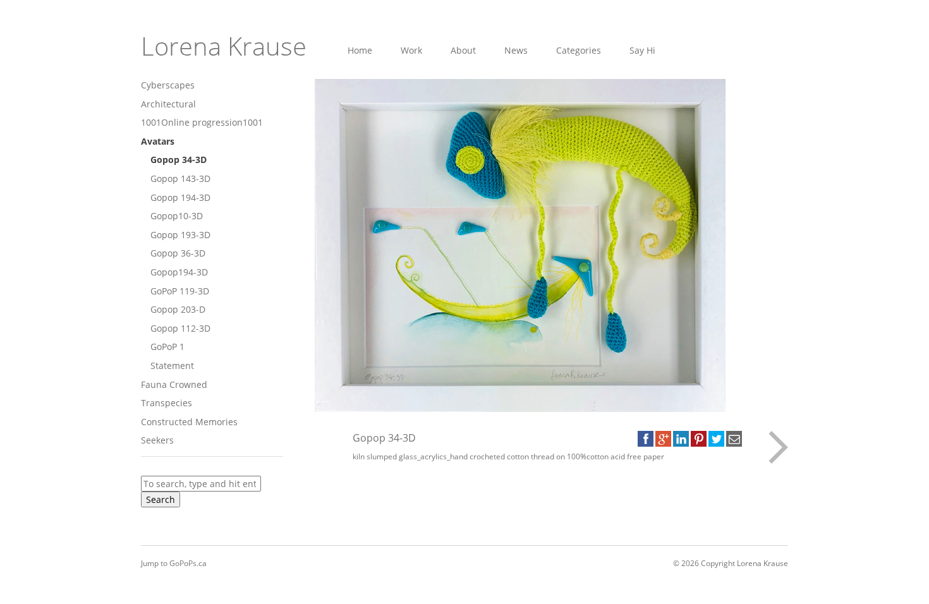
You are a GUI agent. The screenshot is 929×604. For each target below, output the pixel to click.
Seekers (157, 440)
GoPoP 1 (167, 347)
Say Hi (642, 50)
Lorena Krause (224, 45)
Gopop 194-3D (180, 197)
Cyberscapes (168, 85)
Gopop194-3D (179, 272)
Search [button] (160, 499)
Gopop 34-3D (178, 160)
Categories (578, 50)
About (463, 50)
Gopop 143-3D (180, 178)
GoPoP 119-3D (179, 291)
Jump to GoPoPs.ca (174, 563)
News (516, 50)
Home (360, 50)
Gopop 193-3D (180, 235)
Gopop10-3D (176, 216)
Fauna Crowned (174, 384)
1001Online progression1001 (202, 122)
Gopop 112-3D (180, 328)
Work (411, 50)
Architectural (168, 104)
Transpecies (166, 403)
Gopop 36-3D (177, 253)
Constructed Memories (189, 422)
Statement (172, 365)
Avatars (157, 141)
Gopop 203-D (177, 309)
